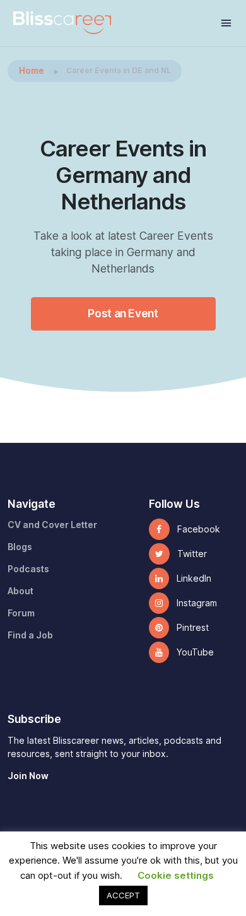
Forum (21, 613)
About (20, 591)
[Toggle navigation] (226, 23)
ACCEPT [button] (123, 895)
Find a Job (30, 635)
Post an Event (123, 313)
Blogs (20, 547)
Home (31, 71)
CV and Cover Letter (52, 525)
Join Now (28, 776)
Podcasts (28, 569)
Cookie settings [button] (176, 875)
